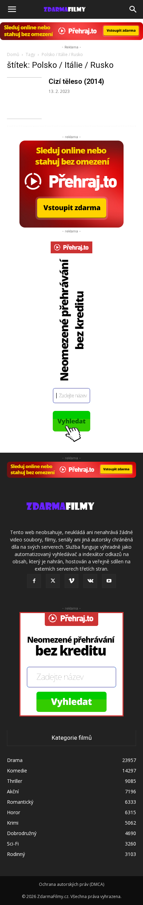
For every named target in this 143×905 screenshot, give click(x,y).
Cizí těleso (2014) (76, 81)
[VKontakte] (90, 581)
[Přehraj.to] (71, 31)
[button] (12, 9)
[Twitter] (53, 581)
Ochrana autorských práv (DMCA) (71, 884)
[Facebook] (34, 581)
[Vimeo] (71, 581)
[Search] (133, 9)
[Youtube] (109, 581)
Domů (13, 54)
